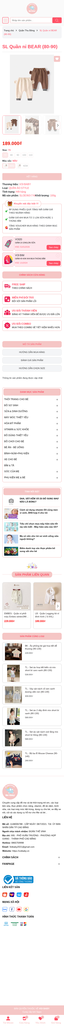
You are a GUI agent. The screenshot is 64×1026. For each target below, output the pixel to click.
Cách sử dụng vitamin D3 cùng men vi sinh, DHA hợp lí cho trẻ (39, 511)
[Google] (26, 909)
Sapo (38, 1012)
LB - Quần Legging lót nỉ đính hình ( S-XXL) (47, 615)
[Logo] (32, 8)
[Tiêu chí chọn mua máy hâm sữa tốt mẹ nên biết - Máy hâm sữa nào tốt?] (11, 526)
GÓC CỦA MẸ (11, 471)
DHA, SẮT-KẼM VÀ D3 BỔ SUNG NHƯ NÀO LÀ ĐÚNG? (39, 500)
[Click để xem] (32, 84)
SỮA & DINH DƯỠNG (16, 411)
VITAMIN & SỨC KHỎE (16, 429)
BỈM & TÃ (9, 465)
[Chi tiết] (58, 239)
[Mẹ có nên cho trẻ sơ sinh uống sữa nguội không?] (11, 539)
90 (18, 155)
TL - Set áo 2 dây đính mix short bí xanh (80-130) (42, 712)
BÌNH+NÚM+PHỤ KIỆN (16, 453)
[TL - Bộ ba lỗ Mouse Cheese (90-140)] (13, 759)
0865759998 (17, 842)
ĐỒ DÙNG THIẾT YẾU (16, 435)
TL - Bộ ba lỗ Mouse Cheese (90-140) (41, 755)
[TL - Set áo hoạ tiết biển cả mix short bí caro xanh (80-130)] (13, 673)
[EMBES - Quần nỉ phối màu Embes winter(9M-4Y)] (17, 597)
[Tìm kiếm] (57, 20)
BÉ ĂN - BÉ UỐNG (14, 447)
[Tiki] (19, 894)
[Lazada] (11, 894)
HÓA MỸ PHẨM (12, 423)
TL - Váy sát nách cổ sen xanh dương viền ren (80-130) (40, 690)
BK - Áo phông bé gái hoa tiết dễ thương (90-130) (41, 647)
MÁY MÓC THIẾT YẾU (16, 417)
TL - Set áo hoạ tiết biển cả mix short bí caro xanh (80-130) (40, 669)
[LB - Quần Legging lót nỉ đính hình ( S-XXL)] (48, 597)
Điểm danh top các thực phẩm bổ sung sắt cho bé (37, 550)
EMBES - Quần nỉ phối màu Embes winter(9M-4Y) (15, 615)
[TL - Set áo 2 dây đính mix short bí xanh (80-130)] (13, 716)
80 (11, 155)
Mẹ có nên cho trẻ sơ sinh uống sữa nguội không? (39, 537)
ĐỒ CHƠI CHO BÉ (14, 441)
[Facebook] (11, 909)
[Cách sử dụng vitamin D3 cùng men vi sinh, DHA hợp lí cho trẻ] (11, 513)
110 (30, 155)
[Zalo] (4, 909)
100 (24, 155)
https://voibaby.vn (20, 851)
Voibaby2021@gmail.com (21, 847)
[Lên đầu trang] (58, 1007)
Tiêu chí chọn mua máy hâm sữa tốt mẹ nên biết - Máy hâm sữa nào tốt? (39, 525)
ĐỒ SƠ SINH (11, 405)
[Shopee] (4, 894)
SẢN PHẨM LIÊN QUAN (32, 574)
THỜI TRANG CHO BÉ (16, 399)
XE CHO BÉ (10, 459)
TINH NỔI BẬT (32, 491)
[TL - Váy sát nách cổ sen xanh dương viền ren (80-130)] (13, 694)
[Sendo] (26, 894)
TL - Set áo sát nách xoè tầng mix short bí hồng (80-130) (41, 733)
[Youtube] (19, 909)
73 (5, 155)
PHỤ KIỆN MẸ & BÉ (14, 477)
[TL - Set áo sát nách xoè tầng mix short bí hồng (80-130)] (13, 737)
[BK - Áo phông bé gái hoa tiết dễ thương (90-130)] (13, 651)
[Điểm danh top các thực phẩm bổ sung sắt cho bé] (11, 551)
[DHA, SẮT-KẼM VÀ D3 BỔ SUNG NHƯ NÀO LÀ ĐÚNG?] (11, 501)
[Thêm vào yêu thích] (57, 59)
